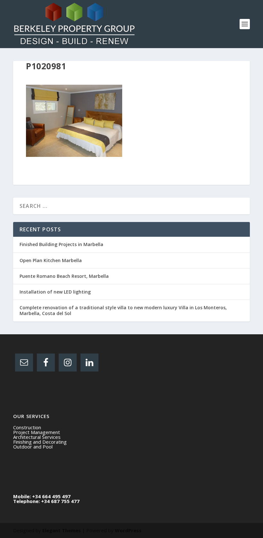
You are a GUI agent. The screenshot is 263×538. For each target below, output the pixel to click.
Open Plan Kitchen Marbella (51, 260)
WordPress (128, 530)
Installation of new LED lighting (55, 292)
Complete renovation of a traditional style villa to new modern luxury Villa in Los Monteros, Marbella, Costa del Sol (123, 310)
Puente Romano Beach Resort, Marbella (64, 276)
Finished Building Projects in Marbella (61, 244)
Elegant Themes (61, 530)
